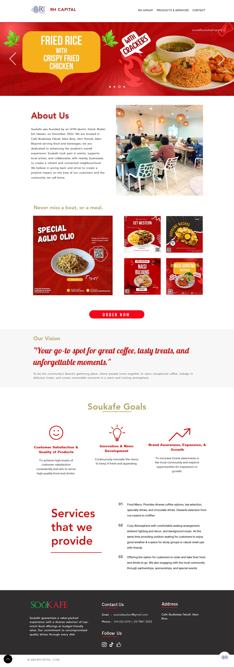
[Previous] (13, 59)
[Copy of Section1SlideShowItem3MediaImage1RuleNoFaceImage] (123, 87)
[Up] (8, 659)
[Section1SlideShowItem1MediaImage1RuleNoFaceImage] (110, 86)
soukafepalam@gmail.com (131, 614)
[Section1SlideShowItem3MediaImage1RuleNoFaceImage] (119, 86)
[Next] (221, 59)
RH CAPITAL (63, 9)
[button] (73, 255)
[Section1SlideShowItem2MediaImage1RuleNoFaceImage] (114, 86)
